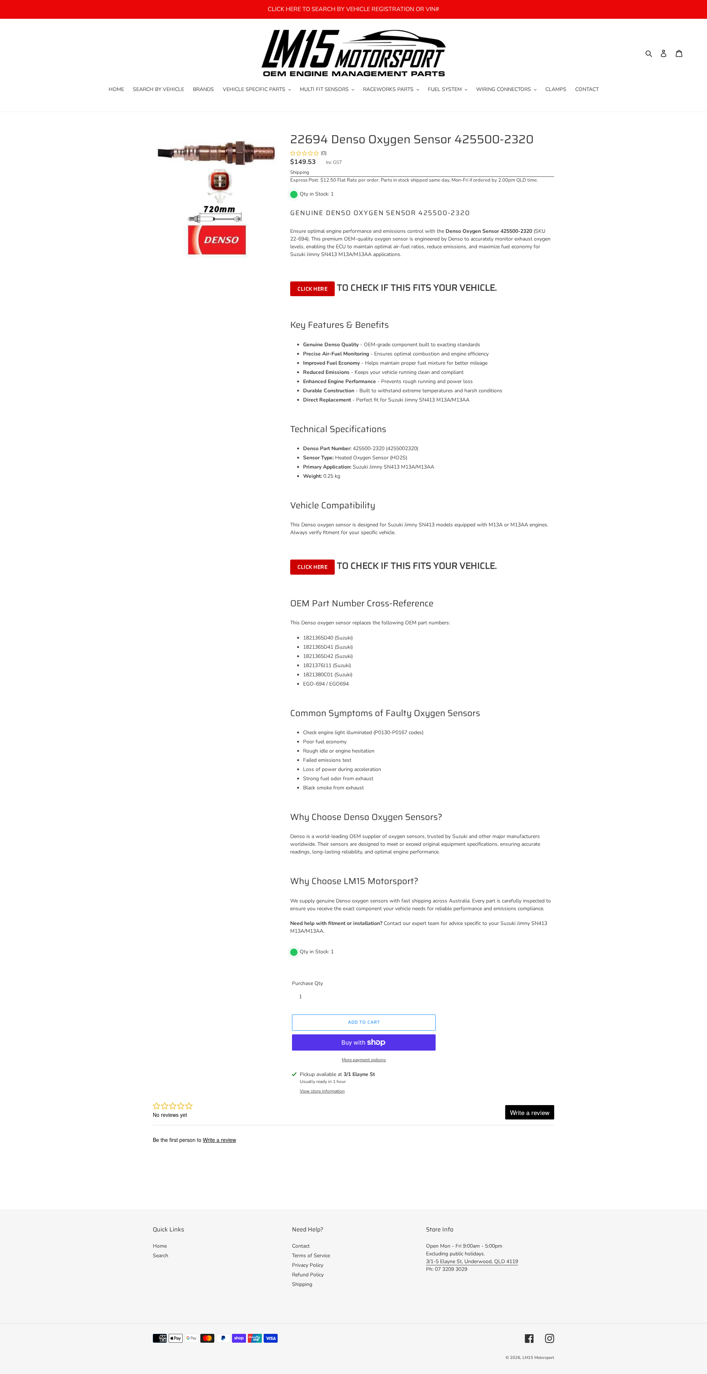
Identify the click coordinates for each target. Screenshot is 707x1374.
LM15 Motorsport (538, 1357)
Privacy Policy (307, 1265)
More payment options (364, 1060)
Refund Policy (308, 1274)
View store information (322, 1091)
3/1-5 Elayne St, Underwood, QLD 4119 (472, 1261)
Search (160, 1255)
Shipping (299, 172)
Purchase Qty (307, 983)
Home (160, 1245)
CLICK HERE (312, 289)
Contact (301, 1245)
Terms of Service (311, 1255)
